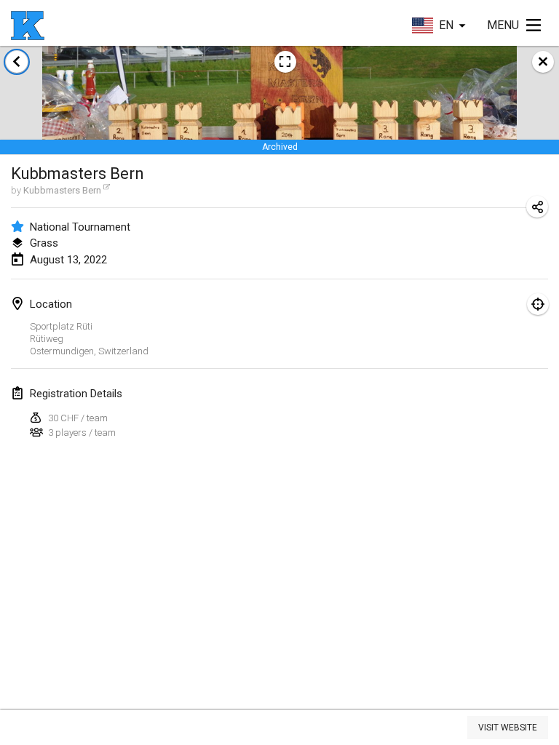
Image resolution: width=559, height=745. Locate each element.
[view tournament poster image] (285, 62)
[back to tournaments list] (17, 62)
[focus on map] (538, 304)
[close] (543, 62)
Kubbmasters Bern (62, 190)
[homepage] (27, 25)
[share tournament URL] (537, 207)
